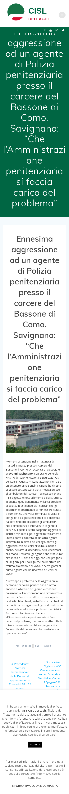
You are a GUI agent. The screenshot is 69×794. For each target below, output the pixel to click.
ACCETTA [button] (35, 744)
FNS (37, 646)
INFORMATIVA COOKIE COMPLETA (35, 785)
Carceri (26, 646)
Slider (47, 646)
